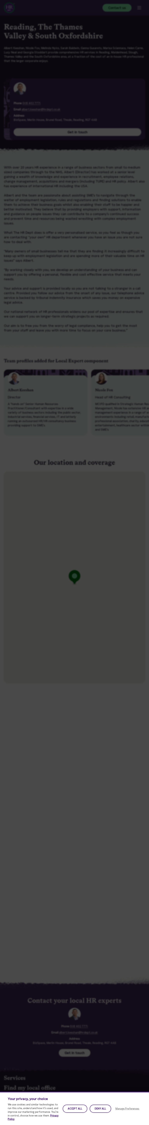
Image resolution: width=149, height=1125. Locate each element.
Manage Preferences (127, 1108)
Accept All (75, 1108)
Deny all (100, 1108)
